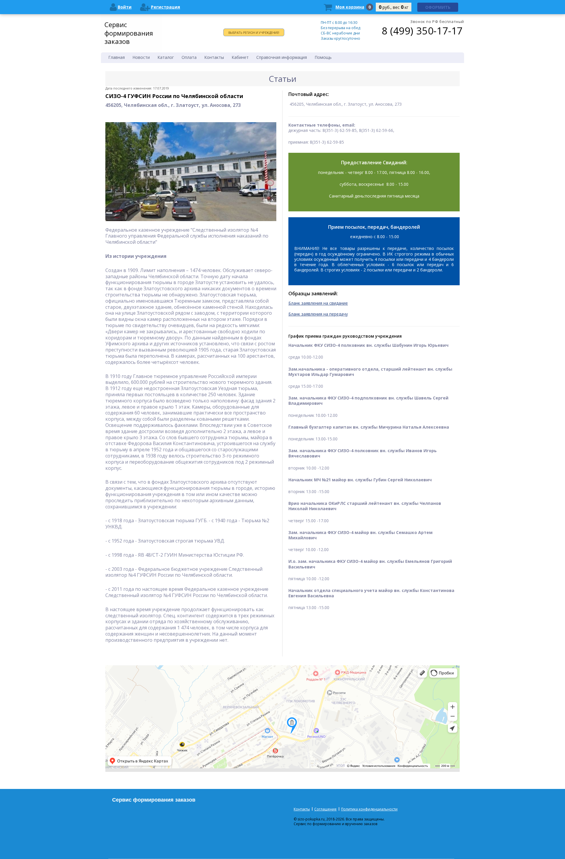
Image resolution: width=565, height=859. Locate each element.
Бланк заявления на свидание (318, 303)
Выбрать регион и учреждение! (253, 32)
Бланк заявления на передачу (318, 314)
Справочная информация (281, 57)
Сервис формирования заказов (128, 33)
